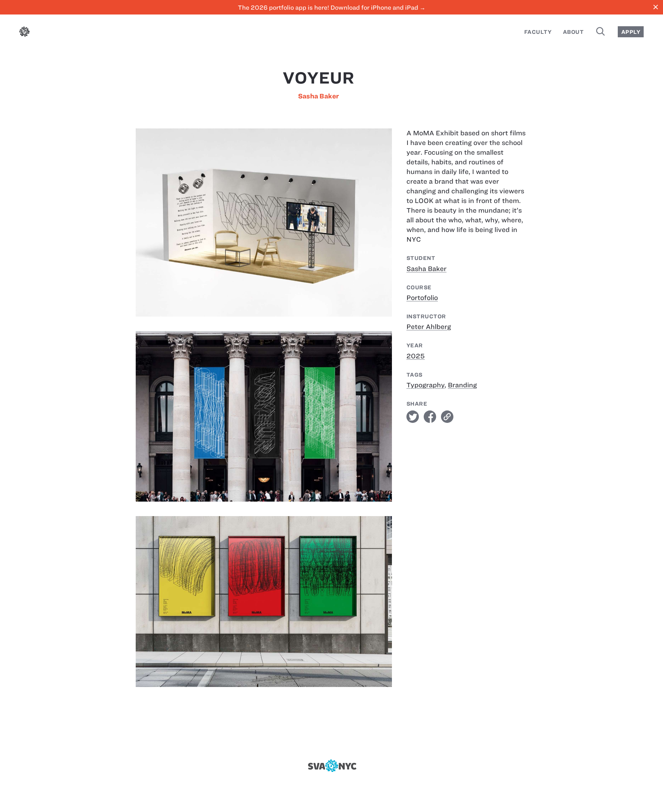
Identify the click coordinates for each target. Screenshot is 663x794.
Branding (462, 385)
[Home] (24, 33)
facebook (430, 416)
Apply (630, 32)
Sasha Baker (318, 96)
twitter (412, 416)
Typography (425, 385)
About (573, 32)
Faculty (537, 32)
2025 (415, 356)
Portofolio (422, 297)
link (447, 416)
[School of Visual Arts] (331, 765)
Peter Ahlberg (428, 326)
